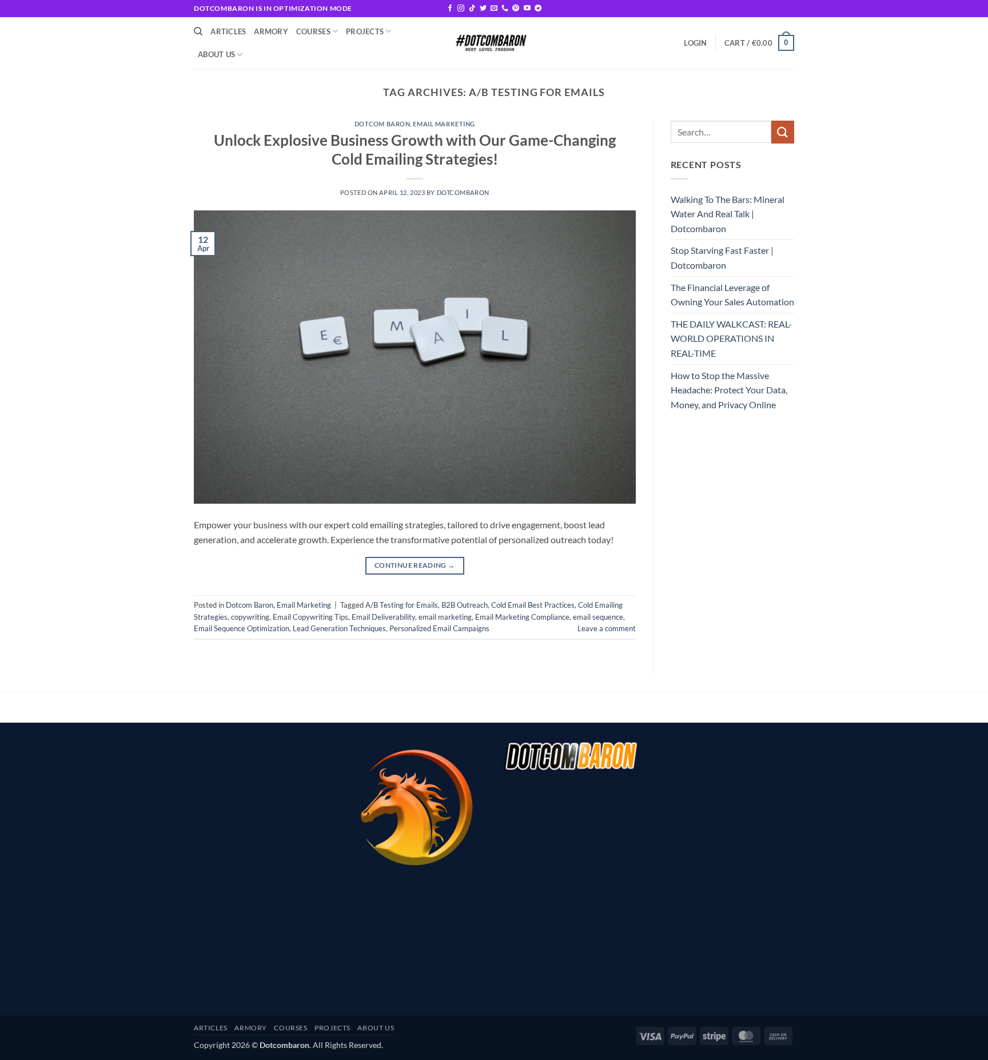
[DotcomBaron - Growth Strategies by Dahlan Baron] (490, 43)
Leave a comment (606, 628)
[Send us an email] (494, 9)
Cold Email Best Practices (533, 604)
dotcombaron (463, 192)
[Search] (198, 31)
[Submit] (782, 132)
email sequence (598, 616)
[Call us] (504, 9)
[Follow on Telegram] (538, 9)
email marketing (445, 616)
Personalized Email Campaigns (439, 628)
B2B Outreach (464, 604)
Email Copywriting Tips (310, 616)
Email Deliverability (383, 616)
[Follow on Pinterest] (515, 9)
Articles (228, 31)
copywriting (250, 616)
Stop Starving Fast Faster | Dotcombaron (722, 257)
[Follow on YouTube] (527, 9)
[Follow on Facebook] (450, 9)
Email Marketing (444, 123)
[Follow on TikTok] (472, 9)
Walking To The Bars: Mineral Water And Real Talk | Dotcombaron (727, 214)
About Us (216, 54)
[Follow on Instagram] (460, 9)
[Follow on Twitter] (483, 9)
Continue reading (415, 565)
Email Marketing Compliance (522, 616)
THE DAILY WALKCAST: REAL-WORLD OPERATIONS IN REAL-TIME (731, 338)
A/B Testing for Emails (401, 604)
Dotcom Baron (382, 123)
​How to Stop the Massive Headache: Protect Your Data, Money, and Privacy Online (729, 390)
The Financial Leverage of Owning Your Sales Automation (732, 295)
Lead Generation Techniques (339, 628)
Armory (271, 31)
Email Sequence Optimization (241, 628)
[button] (695, 42)
